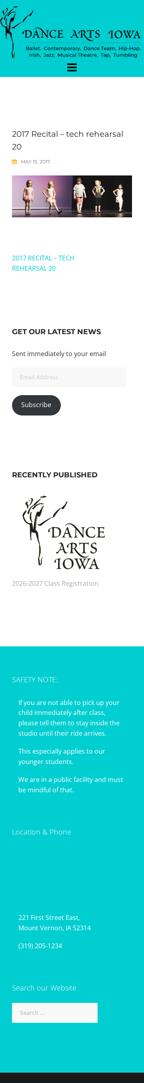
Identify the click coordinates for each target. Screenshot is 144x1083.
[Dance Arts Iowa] (72, 30)
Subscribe (36, 404)
